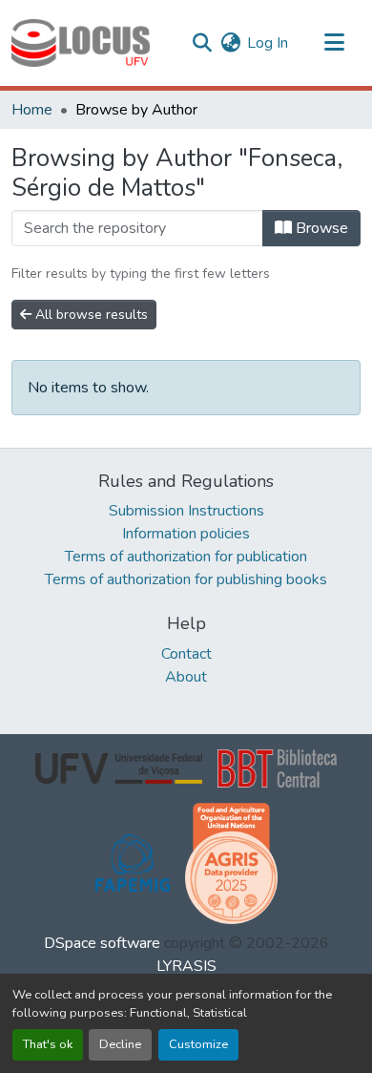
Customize (198, 1044)
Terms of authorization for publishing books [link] (186, 579)
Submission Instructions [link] (186, 510)
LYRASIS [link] (186, 966)
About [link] (186, 676)
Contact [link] (186, 653)
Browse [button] (320, 228)
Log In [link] (267, 42)
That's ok (47, 1044)
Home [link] (31, 109)
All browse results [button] (89, 314)
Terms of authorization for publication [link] (186, 556)
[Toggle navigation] (334, 43)
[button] (80, 43)
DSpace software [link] (102, 943)
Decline (120, 1044)
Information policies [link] (186, 533)
